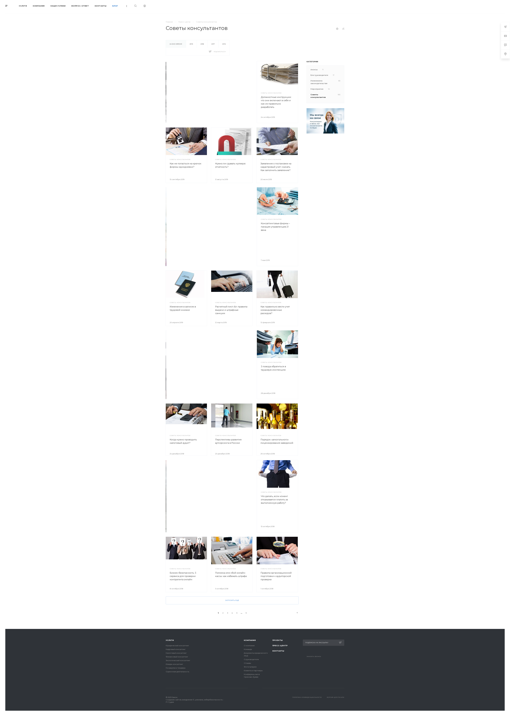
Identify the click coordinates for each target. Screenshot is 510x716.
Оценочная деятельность (177, 672)
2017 (213, 44)
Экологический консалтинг (178, 660)
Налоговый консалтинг (176, 653)
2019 (191, 44)
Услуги (170, 640)
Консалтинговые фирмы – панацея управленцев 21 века (275, 226)
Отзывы (247, 663)
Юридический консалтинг (177, 645)
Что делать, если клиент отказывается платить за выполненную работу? (274, 499)
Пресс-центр (280, 645)
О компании (249, 645)
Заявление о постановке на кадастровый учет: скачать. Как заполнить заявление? (276, 167)
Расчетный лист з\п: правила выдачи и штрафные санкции (231, 310)
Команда (248, 649)
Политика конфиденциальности (307, 697)
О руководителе (251, 659)
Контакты (278, 651)
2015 (224, 44)
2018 (202, 44)
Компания (250, 640)
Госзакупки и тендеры (175, 668)
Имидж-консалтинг (174, 664)
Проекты (277, 640)
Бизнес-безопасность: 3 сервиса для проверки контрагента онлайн (183, 576)
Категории (312, 61)
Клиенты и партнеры (253, 670)
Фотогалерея (250, 667)
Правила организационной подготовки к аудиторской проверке (276, 576)
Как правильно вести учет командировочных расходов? (275, 310)
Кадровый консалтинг (176, 649)
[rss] (343, 28)
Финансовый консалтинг (177, 657)
